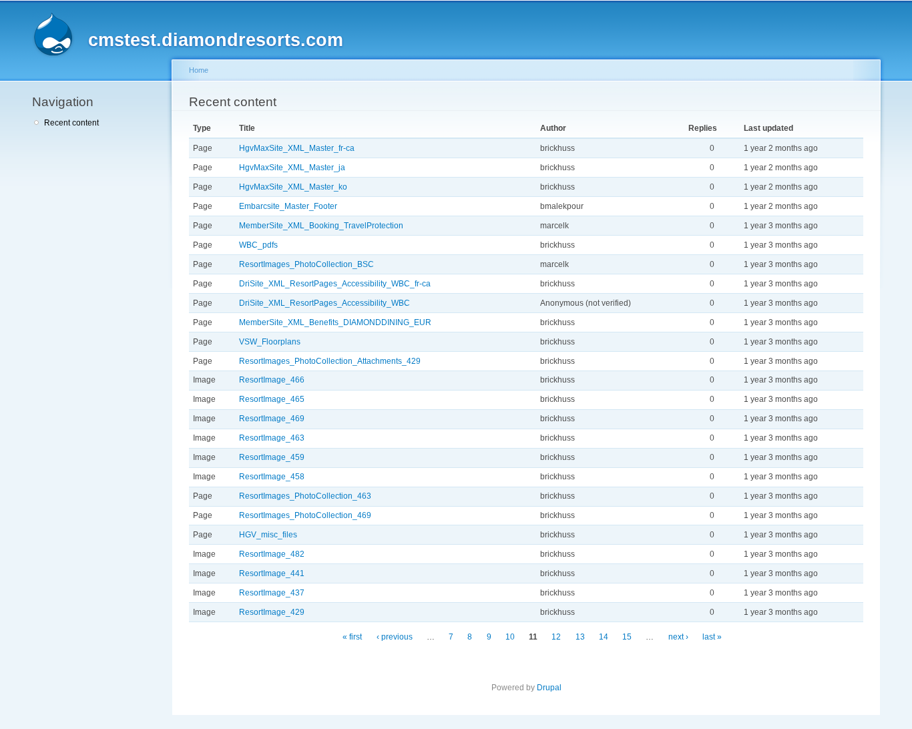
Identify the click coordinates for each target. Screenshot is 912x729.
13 (580, 637)
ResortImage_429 (271, 612)
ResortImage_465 (271, 399)
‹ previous (395, 637)
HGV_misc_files (268, 534)
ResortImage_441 (271, 573)
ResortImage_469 (271, 418)
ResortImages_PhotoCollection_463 (305, 496)
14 (603, 637)
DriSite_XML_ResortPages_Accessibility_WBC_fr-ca (335, 283)
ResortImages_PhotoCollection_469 (305, 515)
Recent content (71, 123)
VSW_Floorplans (269, 341)
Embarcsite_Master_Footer (288, 206)
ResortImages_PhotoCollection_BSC (306, 264)
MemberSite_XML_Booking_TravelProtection (321, 225)
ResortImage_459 (271, 457)
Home (198, 70)
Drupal (549, 687)
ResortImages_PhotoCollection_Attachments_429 (330, 361)
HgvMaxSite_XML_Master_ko (293, 187)
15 (627, 637)
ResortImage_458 (271, 476)
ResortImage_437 (271, 592)
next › (678, 637)
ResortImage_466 (271, 380)
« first (352, 637)
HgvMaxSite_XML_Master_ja (292, 167)
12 (556, 637)
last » (712, 637)
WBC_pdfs (258, 245)
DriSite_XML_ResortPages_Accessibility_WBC (324, 303)
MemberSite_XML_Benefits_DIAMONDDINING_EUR (335, 322)
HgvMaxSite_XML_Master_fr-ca (297, 148)
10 (510, 637)
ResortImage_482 (271, 554)
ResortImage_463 (271, 438)
